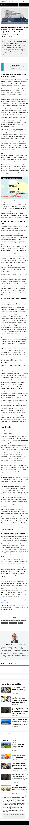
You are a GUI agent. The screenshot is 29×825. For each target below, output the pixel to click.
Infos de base (14, 5)
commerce (4, 622)
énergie (23, 620)
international (15, 620)
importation (13, 622)
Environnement (14, 34)
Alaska (20, 622)
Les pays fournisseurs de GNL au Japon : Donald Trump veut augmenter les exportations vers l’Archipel (14, 600)
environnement (5, 620)
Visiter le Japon (5, 5)
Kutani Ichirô (7, 37)
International (5, 34)
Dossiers (21, 5)
